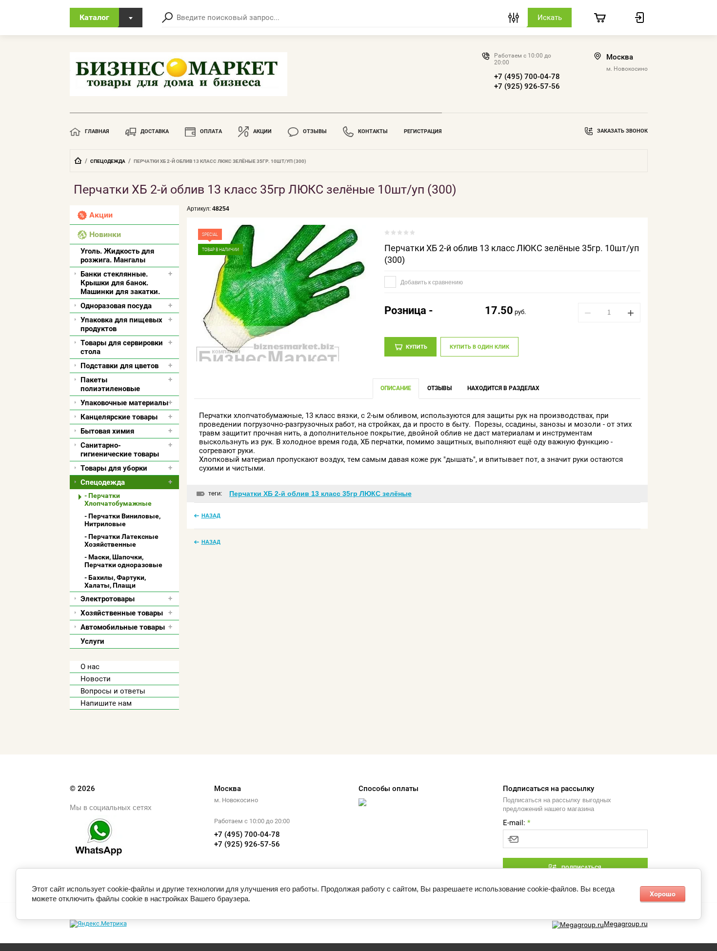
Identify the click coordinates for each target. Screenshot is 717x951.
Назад (210, 515)
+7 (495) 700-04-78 (527, 76)
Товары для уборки (113, 468)
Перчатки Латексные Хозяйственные (121, 540)
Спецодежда (107, 161)
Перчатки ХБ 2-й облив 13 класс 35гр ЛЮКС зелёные (320, 493)
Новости (95, 678)
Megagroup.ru (626, 924)
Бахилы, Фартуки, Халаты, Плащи (115, 581)
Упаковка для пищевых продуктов (121, 324)
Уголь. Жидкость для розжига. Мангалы (117, 255)
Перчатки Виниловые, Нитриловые (122, 520)
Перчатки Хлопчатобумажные (118, 499)
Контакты (373, 131)
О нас (90, 666)
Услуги (92, 641)
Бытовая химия (107, 431)
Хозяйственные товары (121, 613)
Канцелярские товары (119, 417)
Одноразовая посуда (116, 305)
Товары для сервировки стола (121, 347)
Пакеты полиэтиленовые (110, 384)
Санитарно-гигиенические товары (119, 449)
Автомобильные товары (122, 627)
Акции (262, 131)
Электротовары (107, 598)
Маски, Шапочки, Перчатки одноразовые (123, 561)
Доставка (154, 131)
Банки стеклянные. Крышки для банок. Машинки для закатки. (120, 283)
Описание (395, 388)
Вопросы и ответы (112, 691)
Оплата (211, 131)
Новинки (105, 234)
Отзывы (315, 131)
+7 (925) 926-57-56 (527, 86)
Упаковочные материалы (124, 402)
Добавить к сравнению (431, 282)
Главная (97, 131)
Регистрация (423, 131)
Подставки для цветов (119, 365)
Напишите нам (106, 703)
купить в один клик (479, 347)
